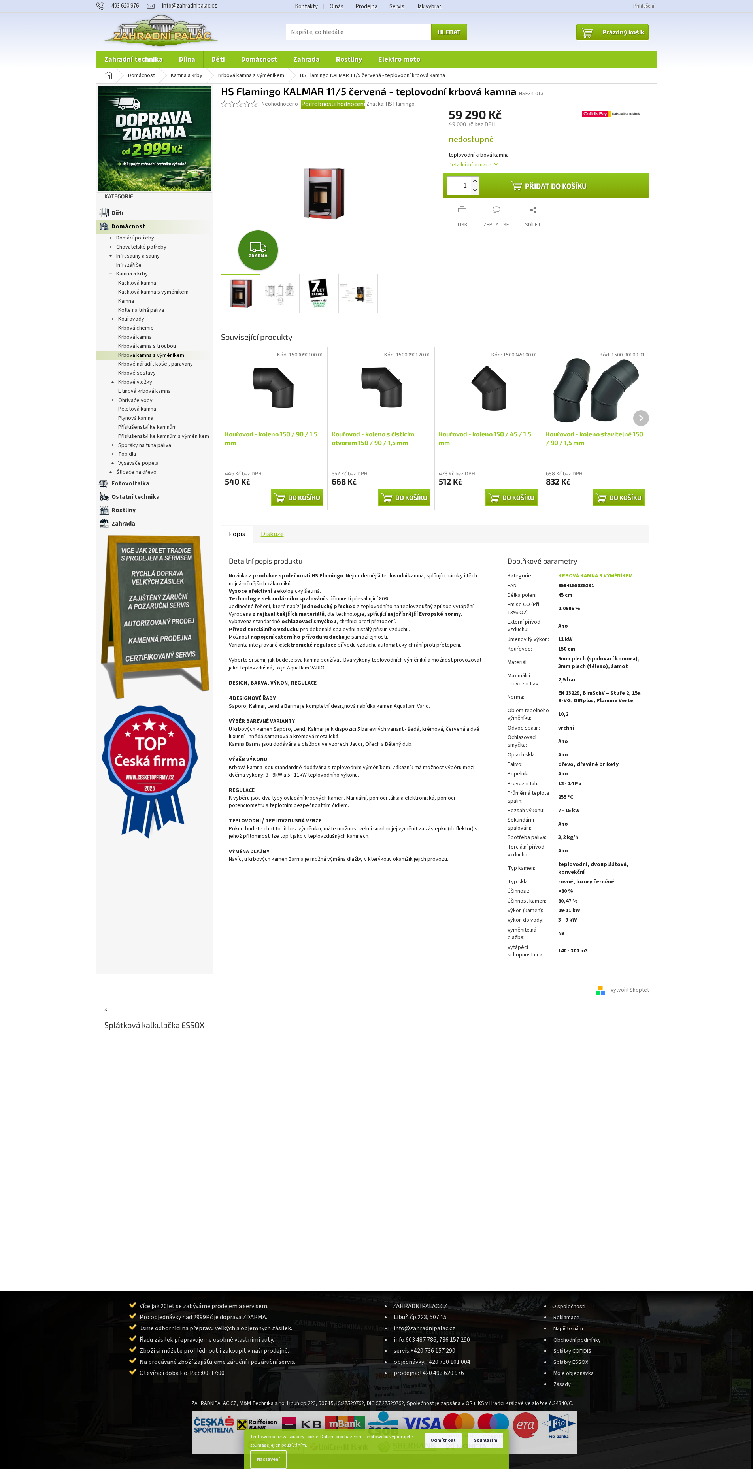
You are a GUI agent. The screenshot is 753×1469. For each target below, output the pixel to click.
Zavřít (482, 203)
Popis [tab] (237, 534)
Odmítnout (443, 1440)
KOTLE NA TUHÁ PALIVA (141, 310)
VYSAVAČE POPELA (138, 463)
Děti (117, 213)
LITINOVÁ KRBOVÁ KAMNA (144, 391)
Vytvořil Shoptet (630, 990)
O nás (336, 6)
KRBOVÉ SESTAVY (137, 373)
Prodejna (366, 6)
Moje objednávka (573, 1373)
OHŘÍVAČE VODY (135, 400)
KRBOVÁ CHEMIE (136, 328)
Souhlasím (485, 1440)
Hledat (449, 32)
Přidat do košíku (556, 185)
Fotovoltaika (130, 483)
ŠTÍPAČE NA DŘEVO (136, 472)
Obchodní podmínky (577, 1340)
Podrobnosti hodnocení (333, 104)
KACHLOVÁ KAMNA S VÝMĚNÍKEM (153, 292)
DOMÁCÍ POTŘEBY (135, 238)
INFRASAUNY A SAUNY (138, 256)
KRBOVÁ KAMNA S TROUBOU (147, 346)
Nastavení (268, 1459)
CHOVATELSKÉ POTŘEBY (141, 247)
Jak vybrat (429, 6)
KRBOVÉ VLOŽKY (135, 382)
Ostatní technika (135, 496)
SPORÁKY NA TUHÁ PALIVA (144, 445)
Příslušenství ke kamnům (147, 427)
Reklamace (566, 1317)
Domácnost (128, 226)
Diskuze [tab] (272, 534)
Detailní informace (470, 165)
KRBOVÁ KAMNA (135, 337)
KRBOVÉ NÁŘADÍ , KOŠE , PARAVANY (155, 364)
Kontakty (306, 6)
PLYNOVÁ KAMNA (135, 418)
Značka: (390, 104)
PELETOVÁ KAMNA (137, 409)
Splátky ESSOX (570, 1362)
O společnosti (568, 1306)
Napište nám (568, 1328)
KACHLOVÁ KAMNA (137, 283)
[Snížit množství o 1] (475, 190)
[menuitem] (133, 59)
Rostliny (123, 510)
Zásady (562, 1384)
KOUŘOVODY (131, 319)
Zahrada (123, 523)
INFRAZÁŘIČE (129, 265)
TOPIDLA (127, 454)
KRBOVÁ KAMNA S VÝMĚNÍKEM (151, 355)
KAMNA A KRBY (132, 274)
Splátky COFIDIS (572, 1351)
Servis (396, 6)
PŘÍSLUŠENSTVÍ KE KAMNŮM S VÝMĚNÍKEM (163, 436)
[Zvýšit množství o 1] (475, 181)
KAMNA (126, 301)
